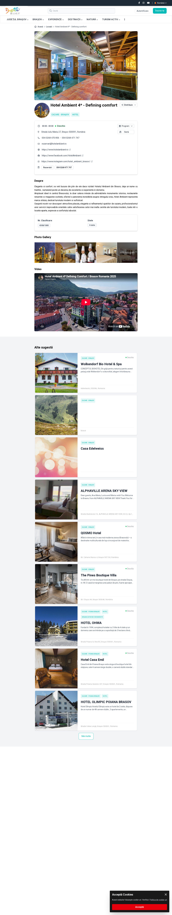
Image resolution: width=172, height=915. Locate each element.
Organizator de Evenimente (92, 617)
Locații (49, 27)
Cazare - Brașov (60, 115)
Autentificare (142, 11)
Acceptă (139, 907)
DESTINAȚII (74, 19)
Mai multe (86, 736)
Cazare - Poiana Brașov (91, 611)
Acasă (40, 27)
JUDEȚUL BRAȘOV (17, 19)
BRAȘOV (37, 19)
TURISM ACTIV (110, 19)
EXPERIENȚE (55, 19)
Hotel (75, 115)
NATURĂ (91, 19)
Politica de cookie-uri (158, 900)
